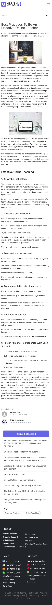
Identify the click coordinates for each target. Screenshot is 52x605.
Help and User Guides (36, 561)
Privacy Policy (19, 595)
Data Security (34, 595)
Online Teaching (32, 513)
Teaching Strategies (13, 513)
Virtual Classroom (10, 534)
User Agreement (29, 598)
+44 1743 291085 (13, 565)
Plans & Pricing (9, 583)
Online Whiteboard (10, 537)
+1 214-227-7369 (13, 561)
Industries (29, 541)
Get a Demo (7, 586)
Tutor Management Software (14, 547)
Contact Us (31, 582)
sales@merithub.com (11, 576)
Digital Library (8, 540)
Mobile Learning (31, 537)
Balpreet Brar (15, 412)
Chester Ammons (17, 420)
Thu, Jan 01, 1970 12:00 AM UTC (20, 422)
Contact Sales (8, 579)
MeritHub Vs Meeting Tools (36, 544)
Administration (8, 543)
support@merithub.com (36, 575)
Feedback (31, 579)
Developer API (31, 534)
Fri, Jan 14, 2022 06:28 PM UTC (20, 414)
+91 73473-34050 (14, 569)
